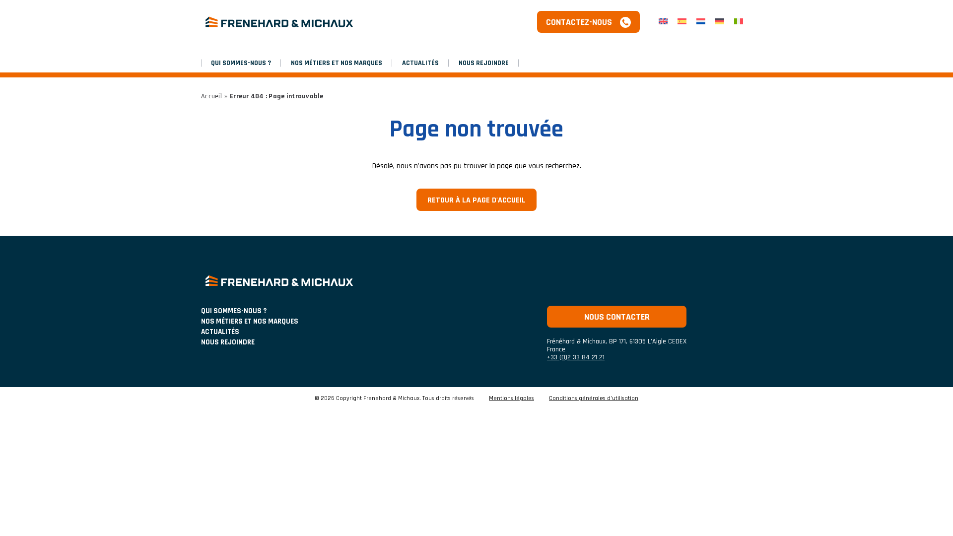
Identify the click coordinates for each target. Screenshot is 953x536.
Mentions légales (511, 398)
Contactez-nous (579, 22)
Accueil (211, 96)
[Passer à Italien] (738, 22)
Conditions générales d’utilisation (593, 398)
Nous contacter (617, 317)
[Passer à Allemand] (719, 22)
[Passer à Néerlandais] (700, 22)
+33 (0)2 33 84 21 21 (576, 357)
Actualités (420, 63)
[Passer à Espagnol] (682, 22)
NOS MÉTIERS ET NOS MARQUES (336, 63)
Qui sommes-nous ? (241, 63)
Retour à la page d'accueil (476, 200)
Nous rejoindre (484, 63)
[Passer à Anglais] (663, 22)
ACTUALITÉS (220, 331)
